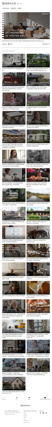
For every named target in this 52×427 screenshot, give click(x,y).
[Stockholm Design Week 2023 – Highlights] (38, 287)
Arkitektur (13, 8)
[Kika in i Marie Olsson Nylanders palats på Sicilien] (13, 99)
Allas (25, 417)
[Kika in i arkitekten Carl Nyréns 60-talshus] (38, 213)
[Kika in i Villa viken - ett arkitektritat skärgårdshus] (38, 365)
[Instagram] (43, 413)
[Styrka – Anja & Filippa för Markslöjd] (38, 232)
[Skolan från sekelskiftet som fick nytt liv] (13, 383)
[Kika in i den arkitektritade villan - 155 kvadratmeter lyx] (38, 60)
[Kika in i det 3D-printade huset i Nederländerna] (38, 136)
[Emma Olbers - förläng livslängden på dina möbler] (13, 365)
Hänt (25, 412)
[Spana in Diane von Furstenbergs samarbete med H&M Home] (38, 175)
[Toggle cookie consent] (18, 3)
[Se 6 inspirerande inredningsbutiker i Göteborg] (38, 250)
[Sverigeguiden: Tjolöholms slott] (38, 99)
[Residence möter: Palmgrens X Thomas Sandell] (13, 118)
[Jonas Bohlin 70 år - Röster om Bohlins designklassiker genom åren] (13, 306)
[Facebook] (40, 413)
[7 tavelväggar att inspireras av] (13, 60)
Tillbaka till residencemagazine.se (13, 412)
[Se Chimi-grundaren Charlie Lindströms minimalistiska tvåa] (13, 326)
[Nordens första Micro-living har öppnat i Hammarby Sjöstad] (38, 326)
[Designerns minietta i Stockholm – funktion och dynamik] (13, 346)
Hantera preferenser (10, 414)
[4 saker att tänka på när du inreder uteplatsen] (13, 213)
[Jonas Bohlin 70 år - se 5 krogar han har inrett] (38, 306)
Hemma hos (6, 8)
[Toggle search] (21, 3)
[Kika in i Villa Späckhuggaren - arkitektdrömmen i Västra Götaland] (13, 79)
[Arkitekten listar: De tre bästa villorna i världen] (13, 195)
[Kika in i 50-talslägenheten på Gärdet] (38, 269)
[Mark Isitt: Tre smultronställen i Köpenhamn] (13, 250)
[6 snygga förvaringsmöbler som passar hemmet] (13, 232)
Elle (24, 419)
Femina (25, 414)
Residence (26, 420)
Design (19, 8)
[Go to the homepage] (9, 4)
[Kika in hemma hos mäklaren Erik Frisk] (13, 269)
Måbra (25, 415)
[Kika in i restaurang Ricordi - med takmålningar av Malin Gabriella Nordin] (13, 136)
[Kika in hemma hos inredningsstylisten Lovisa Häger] (13, 156)
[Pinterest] (46, 413)
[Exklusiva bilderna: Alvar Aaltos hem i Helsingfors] (38, 156)
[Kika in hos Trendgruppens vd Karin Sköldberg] (38, 118)
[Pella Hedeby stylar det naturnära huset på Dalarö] (38, 79)
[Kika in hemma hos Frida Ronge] (13, 287)
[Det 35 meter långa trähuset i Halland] (38, 195)
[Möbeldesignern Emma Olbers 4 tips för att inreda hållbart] (38, 346)
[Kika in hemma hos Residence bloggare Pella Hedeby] (13, 175)
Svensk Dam (27, 422)
